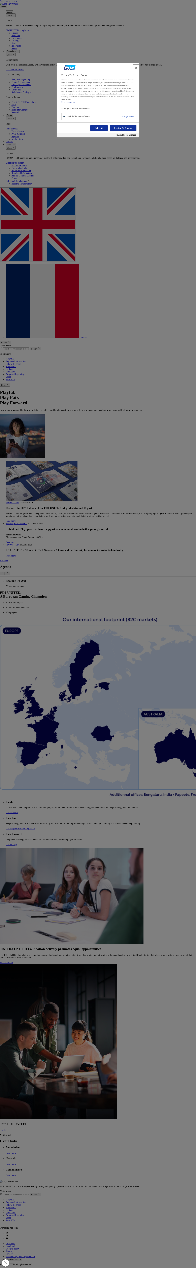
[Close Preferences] (5, 1263)
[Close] (136, 68)
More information (68, 102)
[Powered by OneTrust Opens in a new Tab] (127, 135)
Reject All (99, 128)
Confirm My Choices (123, 128)
